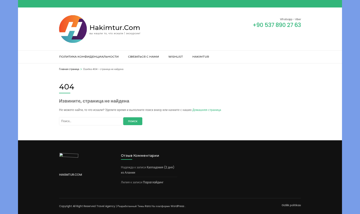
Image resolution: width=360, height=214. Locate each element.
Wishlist (175, 56)
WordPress (177, 206)
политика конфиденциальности (89, 56)
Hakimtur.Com (114, 27)
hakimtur (200, 56)
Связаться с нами (143, 56)
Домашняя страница (206, 110)
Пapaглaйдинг (153, 182)
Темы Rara (144, 206)
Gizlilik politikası (291, 205)
